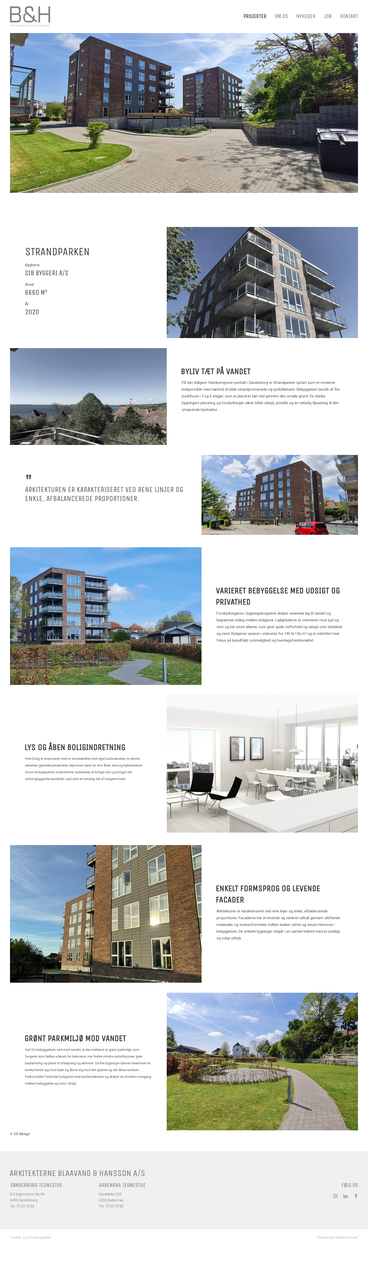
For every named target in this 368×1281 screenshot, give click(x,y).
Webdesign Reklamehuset (337, 1237)
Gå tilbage (22, 1134)
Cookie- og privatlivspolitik (30, 1237)
